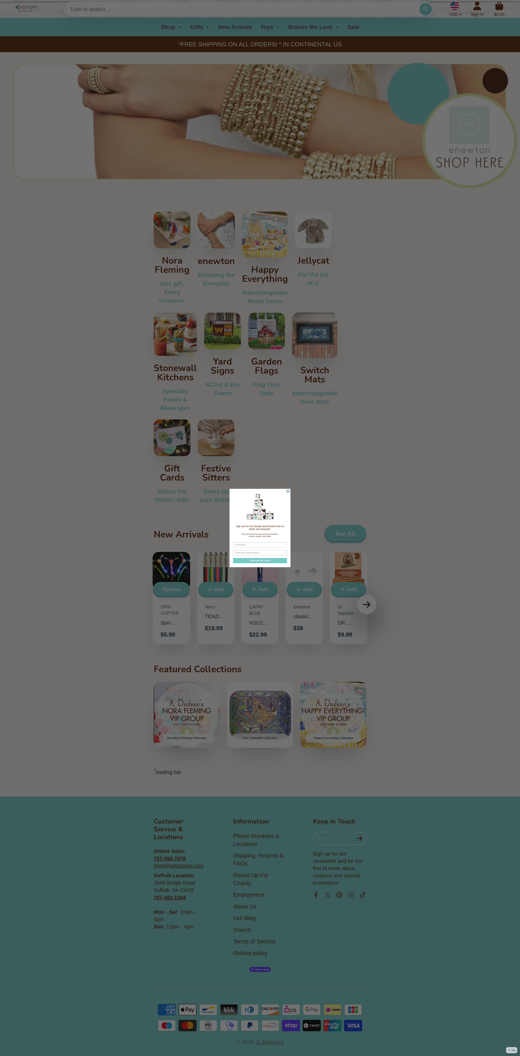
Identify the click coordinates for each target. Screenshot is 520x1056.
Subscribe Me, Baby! (260, 560)
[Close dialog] (288, 491)
